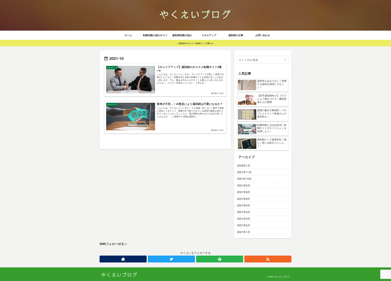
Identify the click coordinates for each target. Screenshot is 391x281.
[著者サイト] (123, 259)
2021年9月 (243, 185)
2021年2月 (243, 225)
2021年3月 (243, 219)
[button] (285, 59)
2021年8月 (243, 192)
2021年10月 (244, 179)
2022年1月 (243, 165)
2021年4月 (243, 212)
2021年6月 (243, 199)
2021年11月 (244, 172)
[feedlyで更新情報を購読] (219, 259)
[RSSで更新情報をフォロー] (267, 259)
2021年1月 (243, 232)
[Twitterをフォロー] (171, 259)
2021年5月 (243, 205)
